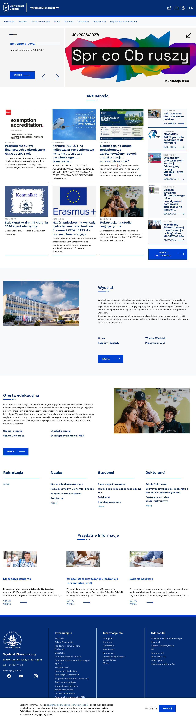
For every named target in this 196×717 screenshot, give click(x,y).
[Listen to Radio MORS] (169, 7)
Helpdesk (155, 642)
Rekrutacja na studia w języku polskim (174, 116)
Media (106, 663)
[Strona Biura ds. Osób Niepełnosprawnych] (183, 7)
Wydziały (59, 638)
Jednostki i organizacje (66, 686)
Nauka (56, 472)
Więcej (18, 75)
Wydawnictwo (62, 667)
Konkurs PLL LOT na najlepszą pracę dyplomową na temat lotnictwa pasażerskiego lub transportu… (73, 153)
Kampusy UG (157, 653)
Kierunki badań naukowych (67, 484)
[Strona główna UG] (13, 7)
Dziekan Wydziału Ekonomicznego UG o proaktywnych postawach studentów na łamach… (174, 199)
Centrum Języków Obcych (68, 656)
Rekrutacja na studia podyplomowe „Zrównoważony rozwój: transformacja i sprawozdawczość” (118, 153)
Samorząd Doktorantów (67, 674)
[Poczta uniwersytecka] (176, 7)
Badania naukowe (141, 579)
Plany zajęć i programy (112, 484)
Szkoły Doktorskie (64, 642)
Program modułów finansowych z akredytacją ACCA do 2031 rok (25, 149)
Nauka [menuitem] (57, 21)
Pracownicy (109, 653)
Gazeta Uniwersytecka (162, 645)
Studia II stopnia (60, 431)
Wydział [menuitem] (23, 21)
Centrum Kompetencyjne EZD (70, 697)
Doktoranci (155, 472)
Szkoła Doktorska (13, 435)
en (191, 8)
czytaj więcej (7, 602)
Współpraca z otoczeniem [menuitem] (123, 21)
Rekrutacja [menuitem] (9, 21)
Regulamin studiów (109, 502)
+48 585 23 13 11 (15, 665)
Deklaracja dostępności (163, 664)
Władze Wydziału (155, 338)
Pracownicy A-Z (155, 343)
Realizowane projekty (65, 682)
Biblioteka (60, 652)
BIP (152, 649)
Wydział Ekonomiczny (44, 8)
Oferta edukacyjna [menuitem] (40, 21)
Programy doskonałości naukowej (72, 678)
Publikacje (57, 498)
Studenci (106, 472)
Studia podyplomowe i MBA (67, 435)
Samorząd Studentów (66, 671)
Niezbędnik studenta (17, 579)
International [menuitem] (99, 21)
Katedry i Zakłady (108, 343)
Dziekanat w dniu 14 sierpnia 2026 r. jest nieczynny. (26, 224)
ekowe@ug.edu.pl (12, 670)
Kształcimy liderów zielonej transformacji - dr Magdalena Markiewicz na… (174, 230)
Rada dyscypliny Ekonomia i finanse (72, 488)
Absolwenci (109, 649)
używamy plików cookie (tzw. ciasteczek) (67, 704)
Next (56, 77)
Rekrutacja (13, 472)
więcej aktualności (163, 254)
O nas (101, 338)
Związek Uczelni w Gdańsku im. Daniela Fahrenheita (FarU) (92, 581)
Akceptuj (167, 708)
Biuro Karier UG (158, 656)
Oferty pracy (157, 660)
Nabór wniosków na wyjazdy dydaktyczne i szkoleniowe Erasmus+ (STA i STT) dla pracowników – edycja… (74, 228)
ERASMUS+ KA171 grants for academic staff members (174, 138)
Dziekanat (104, 497)
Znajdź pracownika (64, 689)
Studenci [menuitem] (68, 21)
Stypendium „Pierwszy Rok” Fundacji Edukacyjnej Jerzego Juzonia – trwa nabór (174, 166)
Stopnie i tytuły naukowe (66, 493)
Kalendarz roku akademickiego (166, 638)
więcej (106, 358)
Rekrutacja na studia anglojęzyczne (116, 224)
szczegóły (170, 123)
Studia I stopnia (12, 431)
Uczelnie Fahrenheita (65, 693)
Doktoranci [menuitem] (83, 21)
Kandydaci (108, 638)
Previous (45, 77)
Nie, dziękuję (151, 708)
